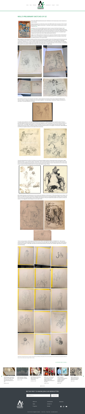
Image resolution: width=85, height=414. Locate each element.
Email (30, 395)
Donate (48, 406)
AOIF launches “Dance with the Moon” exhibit (22, 378)
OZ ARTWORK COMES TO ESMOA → (61, 362)
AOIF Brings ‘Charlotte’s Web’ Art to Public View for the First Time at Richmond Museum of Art (9, 379)
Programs (35, 406)
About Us (35, 401)
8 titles (36, 26)
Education (61, 401)
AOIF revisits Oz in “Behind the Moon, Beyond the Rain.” (75, 378)
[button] (50, 5)
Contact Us (49, 404)
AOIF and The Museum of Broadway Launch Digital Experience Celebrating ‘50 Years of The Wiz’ (49, 379)
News (34, 404)
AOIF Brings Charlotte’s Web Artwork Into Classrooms (36, 378)
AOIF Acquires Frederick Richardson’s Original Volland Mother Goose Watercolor (62, 379)
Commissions (50, 401)
